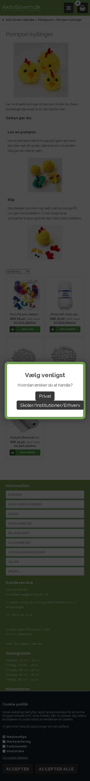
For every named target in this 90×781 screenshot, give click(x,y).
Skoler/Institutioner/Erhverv (50, 405)
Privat (45, 396)
